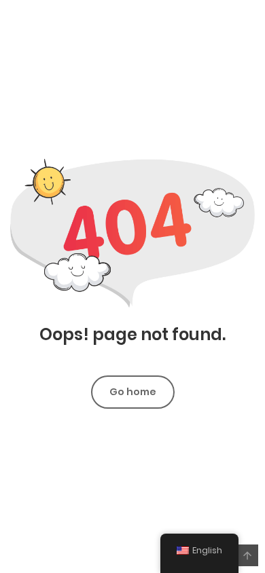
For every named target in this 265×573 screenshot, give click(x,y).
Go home (132, 392)
